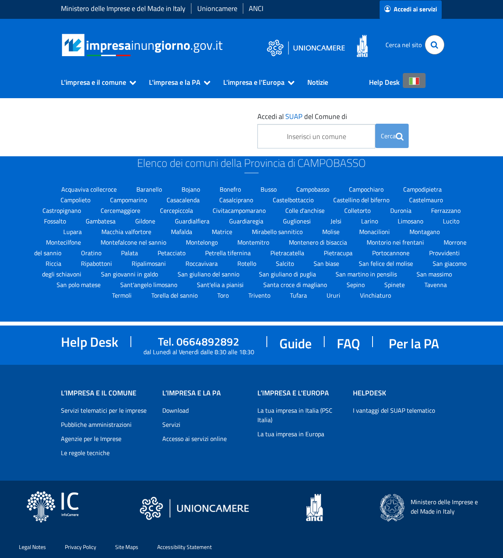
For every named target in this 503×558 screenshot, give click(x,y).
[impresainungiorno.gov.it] (225, 45)
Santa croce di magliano (296, 284)
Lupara (73, 231)
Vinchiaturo (375, 295)
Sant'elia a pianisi (221, 284)
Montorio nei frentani (396, 242)
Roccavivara (202, 263)
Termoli (122, 295)
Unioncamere (217, 8)
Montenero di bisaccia (319, 242)
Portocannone (391, 253)
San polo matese (79, 284)
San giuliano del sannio (209, 274)
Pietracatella (288, 253)
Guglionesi (297, 221)
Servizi (171, 424)
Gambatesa (101, 221)
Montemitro (254, 242)
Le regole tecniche (85, 452)
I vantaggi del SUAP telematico (394, 410)
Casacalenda (184, 200)
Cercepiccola (177, 210)
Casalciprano (237, 200)
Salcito (286, 263)
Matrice (223, 231)
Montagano (424, 231)
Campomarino (129, 200)
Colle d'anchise (305, 210)
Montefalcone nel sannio (134, 242)
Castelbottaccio (294, 200)
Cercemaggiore (121, 210)
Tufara (299, 295)
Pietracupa (339, 253)
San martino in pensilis (367, 274)
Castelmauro (426, 200)
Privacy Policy (80, 547)
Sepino (356, 284)
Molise (331, 231)
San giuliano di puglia (288, 274)
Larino (370, 221)
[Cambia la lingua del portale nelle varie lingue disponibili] (414, 80)
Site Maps (126, 547)
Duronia (401, 210)
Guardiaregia (247, 221)
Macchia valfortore (127, 231)
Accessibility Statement (184, 547)
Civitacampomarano (240, 210)
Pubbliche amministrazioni (96, 424)
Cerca (388, 136)
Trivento (260, 295)
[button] (95, 82)
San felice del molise (387, 263)
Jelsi (336, 221)
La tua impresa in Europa (290, 434)
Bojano (192, 189)
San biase (327, 263)
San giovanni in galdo (130, 274)
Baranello (149, 189)
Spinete (395, 284)
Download (175, 410)
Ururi (334, 295)
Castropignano (62, 210)
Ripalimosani (149, 263)
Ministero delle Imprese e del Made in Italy (123, 8)
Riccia (54, 263)
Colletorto (358, 210)
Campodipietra (422, 189)
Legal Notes (32, 547)
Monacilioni (375, 231)
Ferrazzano (446, 210)
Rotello (247, 263)
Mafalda (182, 231)
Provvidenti (444, 253)
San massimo (434, 274)
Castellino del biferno (362, 200)
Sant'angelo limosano (149, 284)
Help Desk (384, 82)
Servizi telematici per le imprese (104, 410)
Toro (223, 295)
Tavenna (435, 284)
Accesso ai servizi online (194, 438)
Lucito (451, 221)
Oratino (92, 253)
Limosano (411, 221)
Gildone (146, 221)
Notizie (317, 82)
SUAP (294, 116)
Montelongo (202, 242)
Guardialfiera (193, 221)
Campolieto (76, 200)
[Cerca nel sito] (434, 45)
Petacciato (172, 253)
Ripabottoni (97, 263)
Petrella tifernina (228, 253)
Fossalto (56, 221)
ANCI (256, 8)
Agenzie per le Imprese (91, 438)
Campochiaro (367, 189)
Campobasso (313, 189)
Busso (269, 189)
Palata (130, 253)
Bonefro (231, 189)
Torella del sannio (175, 295)
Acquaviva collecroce (89, 189)
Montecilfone (64, 242)
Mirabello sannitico (278, 231)
